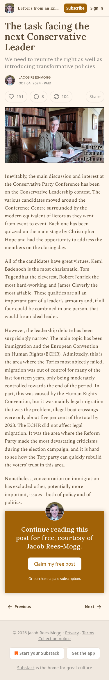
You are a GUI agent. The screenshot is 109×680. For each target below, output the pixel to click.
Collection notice (54, 638)
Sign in (96, 8)
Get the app (83, 653)
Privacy (72, 632)
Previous (23, 606)
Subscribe (75, 8)
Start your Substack (39, 653)
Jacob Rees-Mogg (35, 77)
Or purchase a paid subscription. (54, 578)
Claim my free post (54, 564)
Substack (26, 667)
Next (89, 606)
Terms (88, 632)
